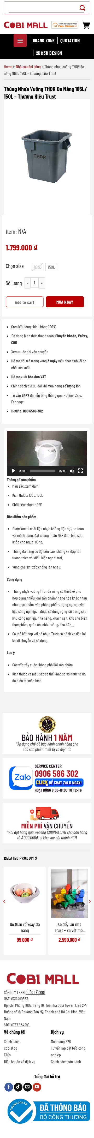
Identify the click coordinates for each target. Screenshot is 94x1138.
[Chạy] (13, 471)
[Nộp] (84, 8)
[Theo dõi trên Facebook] (8, 1087)
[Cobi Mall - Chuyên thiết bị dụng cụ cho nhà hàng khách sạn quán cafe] (26, 25)
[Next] (89, 912)
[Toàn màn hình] (80, 471)
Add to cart (24, 302)
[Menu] (20, 40)
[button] (47, 453)
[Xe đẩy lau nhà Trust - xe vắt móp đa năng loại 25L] (69, 893)
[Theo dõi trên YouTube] (37, 1087)
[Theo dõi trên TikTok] (18, 1087)
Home (8, 66)
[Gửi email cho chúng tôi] (27, 1087)
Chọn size (15, 266)
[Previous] (4, 912)
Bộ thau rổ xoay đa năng (25, 927)
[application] (47, 453)
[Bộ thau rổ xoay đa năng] (24, 893)
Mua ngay (64, 301)
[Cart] (86, 25)
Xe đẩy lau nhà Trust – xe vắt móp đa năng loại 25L (69, 927)
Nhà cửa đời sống (28, 66)
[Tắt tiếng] (72, 471)
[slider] (43, 471)
